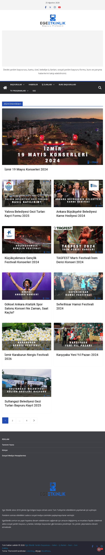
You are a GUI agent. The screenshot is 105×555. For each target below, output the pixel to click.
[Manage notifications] (99, 549)
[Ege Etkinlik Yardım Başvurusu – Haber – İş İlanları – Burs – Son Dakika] (5, 88)
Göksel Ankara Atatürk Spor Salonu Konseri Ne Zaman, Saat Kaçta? (26, 308)
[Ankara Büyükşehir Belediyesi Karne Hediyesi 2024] (78, 193)
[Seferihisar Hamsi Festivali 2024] (78, 286)
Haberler (33, 84)
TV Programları (18, 90)
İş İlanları (47, 84)
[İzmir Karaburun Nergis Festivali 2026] (26, 336)
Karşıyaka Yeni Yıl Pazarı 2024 (77, 355)
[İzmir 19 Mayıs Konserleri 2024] (52, 136)
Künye (5, 450)
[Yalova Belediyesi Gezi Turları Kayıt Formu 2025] (26, 193)
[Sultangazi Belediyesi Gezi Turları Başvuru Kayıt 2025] (26, 383)
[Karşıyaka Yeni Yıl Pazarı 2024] (78, 336)
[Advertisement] (52, 49)
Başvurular (16, 84)
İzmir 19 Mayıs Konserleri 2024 (26, 169)
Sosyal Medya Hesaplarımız (14, 455)
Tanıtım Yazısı (8, 445)
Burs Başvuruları (67, 84)
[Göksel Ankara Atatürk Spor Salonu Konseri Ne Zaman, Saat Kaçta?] (26, 286)
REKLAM (5, 439)
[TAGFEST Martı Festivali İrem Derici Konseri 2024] (78, 240)
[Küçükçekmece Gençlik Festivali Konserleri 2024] (26, 240)
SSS (34, 90)
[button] (23, 84)
